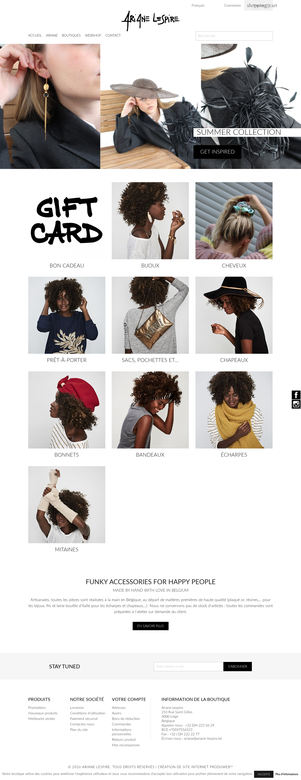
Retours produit (124, 739)
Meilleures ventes (41, 719)
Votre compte (129, 699)
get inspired (217, 152)
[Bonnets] (66, 409)
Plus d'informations (286, 774)
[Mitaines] (66, 504)
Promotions (37, 708)
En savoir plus (150, 626)
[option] (150, 106)
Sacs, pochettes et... (150, 360)
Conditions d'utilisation (87, 713)
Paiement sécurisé (84, 719)
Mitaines (66, 549)
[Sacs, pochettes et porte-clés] (150, 315)
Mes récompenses (126, 745)
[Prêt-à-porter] (66, 315)
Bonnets (66, 455)
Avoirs (116, 713)
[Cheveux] (234, 220)
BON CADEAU (67, 266)
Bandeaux (150, 455)
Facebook (296, 395)
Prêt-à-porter (67, 360)
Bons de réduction (126, 719)
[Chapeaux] (234, 315)
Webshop (93, 35)
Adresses (119, 708)
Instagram (296, 404)
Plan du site (79, 730)
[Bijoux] (150, 220)
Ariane (52, 35)
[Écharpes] (234, 409)
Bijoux (150, 266)
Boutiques (71, 35)
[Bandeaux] (150, 409)
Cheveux (234, 266)
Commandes (121, 724)
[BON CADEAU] (66, 220)
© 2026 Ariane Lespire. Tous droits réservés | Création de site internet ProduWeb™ (150, 767)
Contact (113, 35)
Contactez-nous (82, 724)
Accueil (35, 35)
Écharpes (234, 455)
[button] (7, 106)
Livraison (77, 708)
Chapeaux (234, 360)
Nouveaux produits (43, 713)
